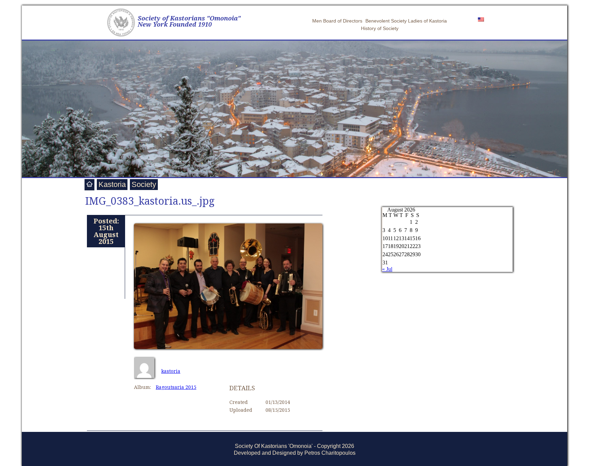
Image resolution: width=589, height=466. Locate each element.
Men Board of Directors (337, 21)
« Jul (387, 269)
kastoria (170, 371)
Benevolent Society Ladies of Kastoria (406, 21)
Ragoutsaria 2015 (176, 387)
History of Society (379, 28)
